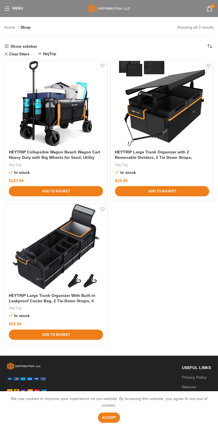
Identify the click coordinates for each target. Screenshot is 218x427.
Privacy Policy (194, 377)
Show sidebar (24, 46)
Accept (109, 418)
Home (10, 27)
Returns (189, 387)
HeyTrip (49, 54)
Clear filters (19, 54)
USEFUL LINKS (196, 367)
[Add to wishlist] (102, 66)
